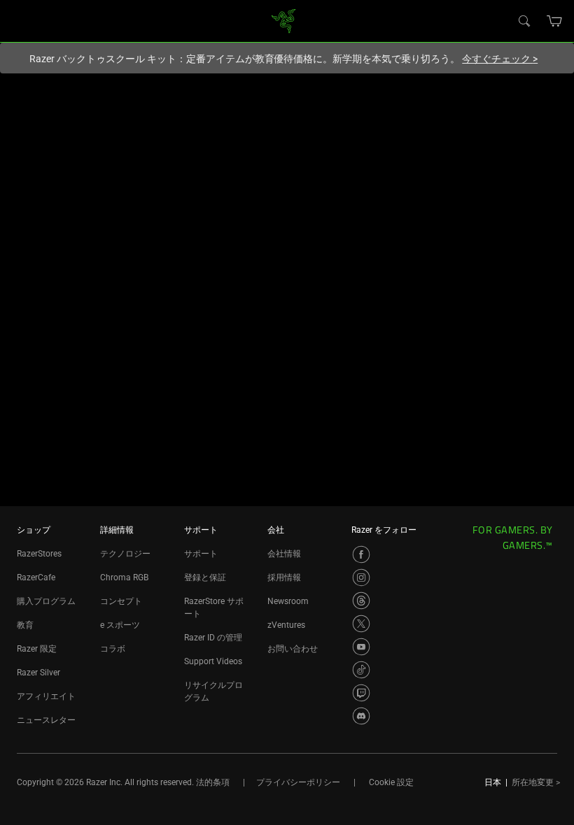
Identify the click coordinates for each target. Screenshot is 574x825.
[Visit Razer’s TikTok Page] (361, 670)
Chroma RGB (124, 577)
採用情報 (284, 577)
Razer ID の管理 (213, 638)
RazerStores (39, 554)
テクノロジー (125, 554)
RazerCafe (36, 577)
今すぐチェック (500, 58)
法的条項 (213, 782)
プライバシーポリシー (298, 782)
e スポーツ (120, 625)
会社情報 (284, 554)
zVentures (286, 625)
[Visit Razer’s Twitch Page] (361, 693)
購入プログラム (46, 601)
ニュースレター (46, 720)
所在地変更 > (536, 782)
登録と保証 (205, 577)
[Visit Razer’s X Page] (361, 623)
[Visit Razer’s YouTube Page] (361, 647)
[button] (555, 21)
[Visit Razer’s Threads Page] (361, 600)
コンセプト (121, 601)
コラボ (112, 649)
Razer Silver (38, 672)
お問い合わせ (292, 649)
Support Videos (213, 661)
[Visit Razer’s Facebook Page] (361, 554)
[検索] (523, 20)
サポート (201, 554)
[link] (284, 20)
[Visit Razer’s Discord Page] (361, 716)
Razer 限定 (37, 649)
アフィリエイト (46, 696)
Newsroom (288, 601)
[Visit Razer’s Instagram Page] (361, 577)
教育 (25, 625)
